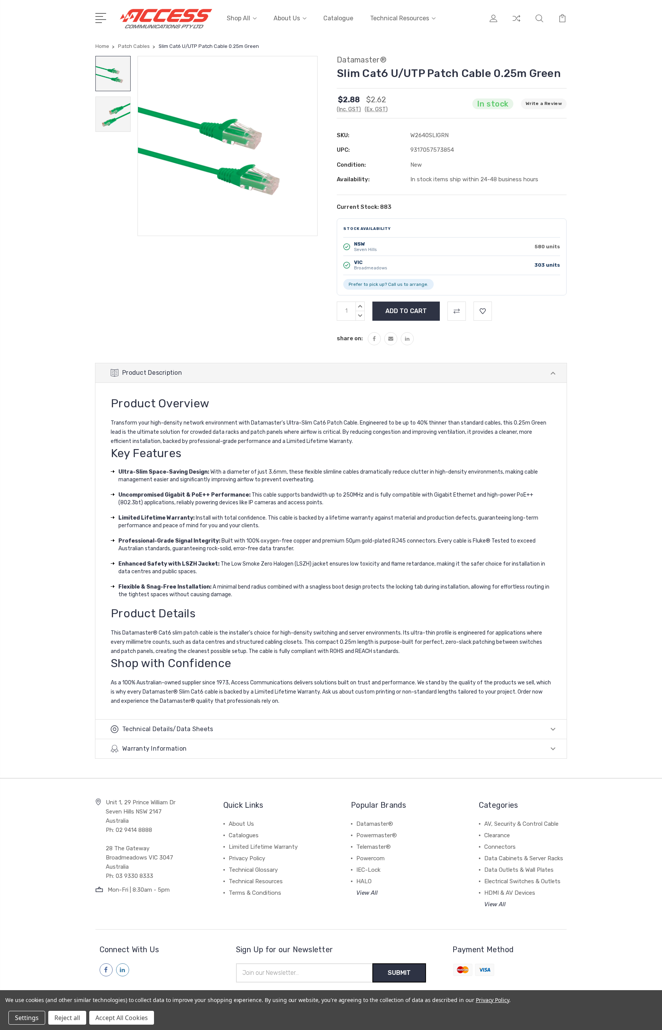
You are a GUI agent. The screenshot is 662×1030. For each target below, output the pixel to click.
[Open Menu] (102, 17)
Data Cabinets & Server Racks (523, 858)
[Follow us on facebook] (106, 969)
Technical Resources (399, 18)
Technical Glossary (253, 869)
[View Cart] (562, 23)
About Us (287, 18)
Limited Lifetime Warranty (263, 846)
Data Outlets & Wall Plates (519, 869)
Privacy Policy (247, 858)
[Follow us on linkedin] (122, 969)
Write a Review (544, 103)
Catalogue (338, 18)
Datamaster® (374, 823)
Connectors (500, 846)
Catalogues (244, 835)
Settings (27, 1018)
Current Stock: (364, 206)
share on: (350, 338)
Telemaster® (373, 846)
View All (367, 892)
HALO (364, 881)
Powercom (370, 858)
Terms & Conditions (255, 892)
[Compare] (516, 23)
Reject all (67, 1018)
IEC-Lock (368, 869)
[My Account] (493, 23)
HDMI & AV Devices (509, 892)
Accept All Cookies (121, 1018)
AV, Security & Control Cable (521, 823)
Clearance (497, 835)
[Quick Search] (539, 23)
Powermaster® (376, 835)
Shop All (238, 18)
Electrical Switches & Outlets (522, 881)
